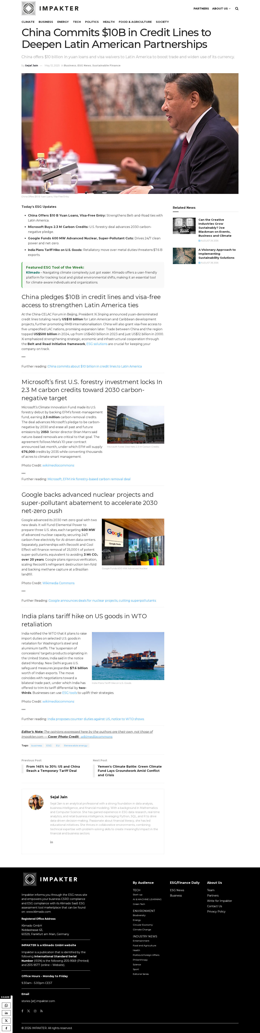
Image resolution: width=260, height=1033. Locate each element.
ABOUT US (220, 8)
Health (109, 22)
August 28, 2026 (209, 262)
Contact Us (214, 906)
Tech (77, 22)
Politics (92, 22)
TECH (136, 890)
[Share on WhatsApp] (6, 1005)
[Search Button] (236, 8)
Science (137, 964)
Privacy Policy (216, 911)
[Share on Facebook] (6, 1028)
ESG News (84, 65)
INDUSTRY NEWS (145, 936)
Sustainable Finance (106, 65)
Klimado (33, 272)
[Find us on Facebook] (22, 1011)
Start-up (137, 894)
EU (58, 745)
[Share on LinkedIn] (6, 1013)
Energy (63, 22)
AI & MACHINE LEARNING (147, 899)
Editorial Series (141, 974)
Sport (136, 969)
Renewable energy (76, 745)
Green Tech (139, 904)
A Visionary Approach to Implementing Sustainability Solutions (217, 253)
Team (211, 890)
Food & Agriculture (135, 22)
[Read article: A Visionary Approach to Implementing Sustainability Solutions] (184, 256)
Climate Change (142, 929)
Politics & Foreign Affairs (146, 955)
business (36, 745)
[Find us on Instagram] (35, 1011)
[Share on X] (6, 1020)
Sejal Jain (31, 65)
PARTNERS (201, 8)
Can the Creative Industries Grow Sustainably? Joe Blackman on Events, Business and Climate (215, 227)
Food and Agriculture (144, 945)
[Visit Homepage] (50, 8)
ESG (49, 745)
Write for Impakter (219, 901)
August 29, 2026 (209, 240)
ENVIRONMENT (144, 911)
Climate (28, 22)
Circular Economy (143, 924)
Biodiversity (139, 915)
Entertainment (141, 940)
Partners (213, 895)
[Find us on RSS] (41, 1011)
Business (46, 22)
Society (162, 22)
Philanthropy (140, 959)
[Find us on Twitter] (28, 1011)
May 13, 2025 (52, 65)
